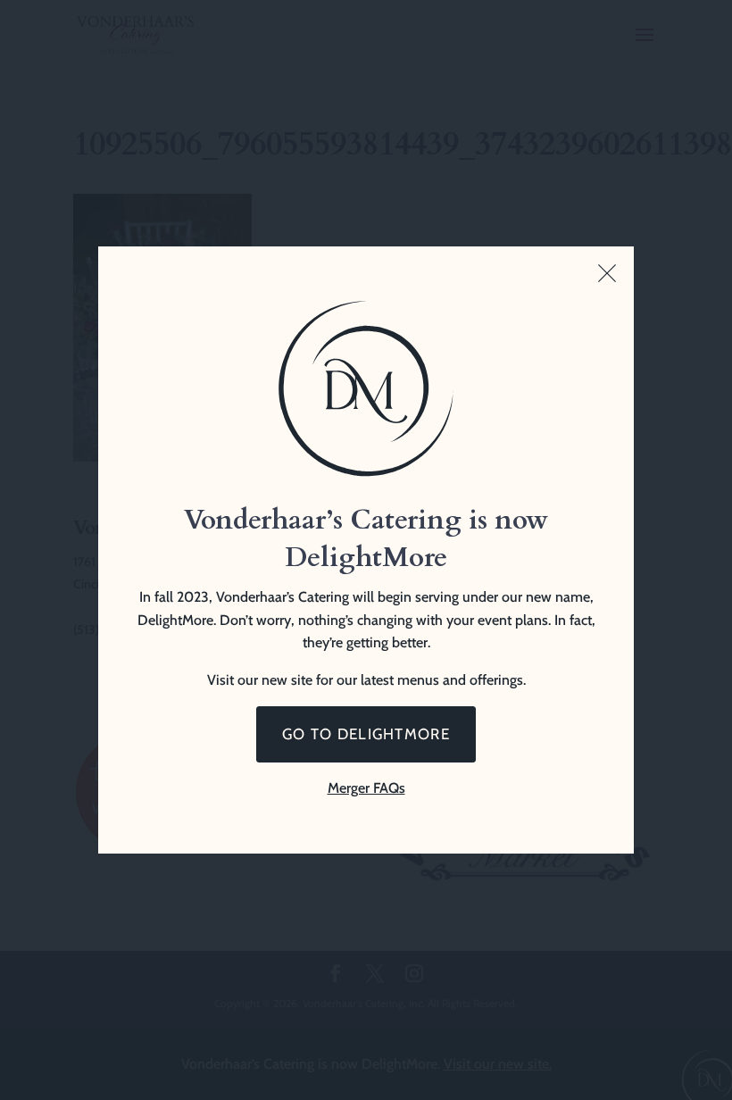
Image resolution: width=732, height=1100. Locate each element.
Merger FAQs (366, 787)
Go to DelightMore (366, 734)
